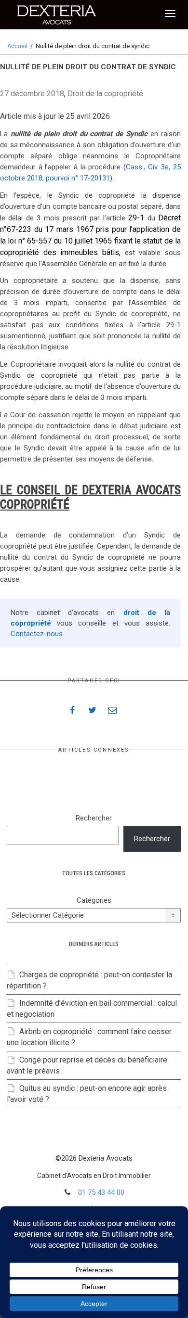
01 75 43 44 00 (101, 1192)
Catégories (94, 900)
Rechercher (94, 818)
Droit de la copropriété (105, 93)
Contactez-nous (37, 633)
